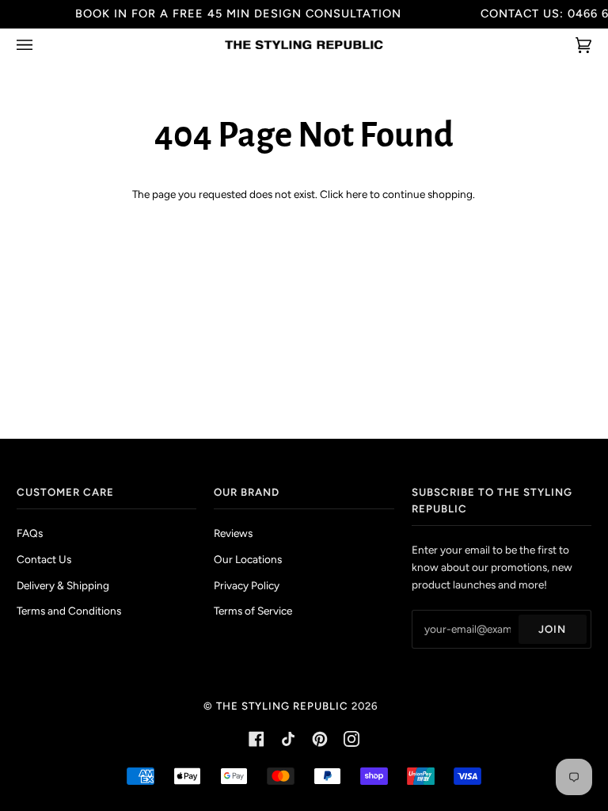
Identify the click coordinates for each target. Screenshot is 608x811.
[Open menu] (40, 45)
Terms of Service (253, 610)
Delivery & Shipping (63, 585)
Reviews (233, 533)
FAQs (30, 533)
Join (552, 629)
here (356, 194)
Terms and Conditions (69, 610)
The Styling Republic (282, 705)
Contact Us (44, 559)
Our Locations (248, 559)
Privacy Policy (246, 585)
